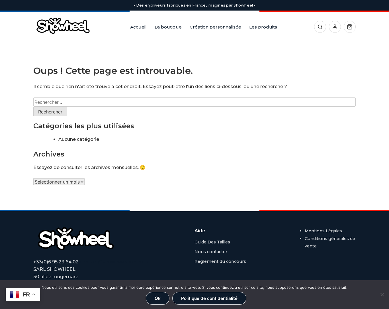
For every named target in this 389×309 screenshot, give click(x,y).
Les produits (263, 27)
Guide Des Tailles (212, 242)
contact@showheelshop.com (114, 262)
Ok (158, 298)
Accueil (138, 27)
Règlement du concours (220, 261)
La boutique (168, 27)
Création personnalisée (215, 27)
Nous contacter (211, 251)
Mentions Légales (323, 230)
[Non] (382, 294)
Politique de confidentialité (209, 298)
